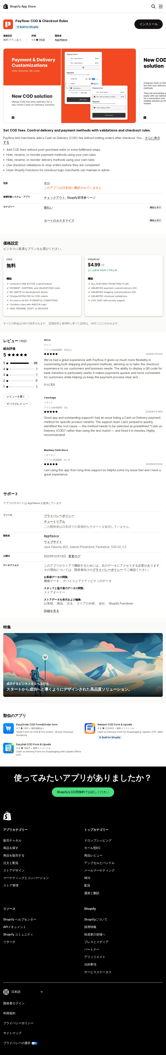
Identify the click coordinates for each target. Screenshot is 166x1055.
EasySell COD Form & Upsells (33, 744)
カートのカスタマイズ (59, 220)
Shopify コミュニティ (18, 934)
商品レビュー (93, 855)
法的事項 (90, 964)
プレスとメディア (96, 942)
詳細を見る (51, 611)
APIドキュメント (14, 927)
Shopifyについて (95, 919)
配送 (87, 885)
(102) (42, 39)
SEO (87, 878)
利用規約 (9, 1013)
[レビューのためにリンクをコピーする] (52, 340)
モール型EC (92, 848)
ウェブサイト (53, 542)
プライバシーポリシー (59, 516)
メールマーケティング (99, 870)
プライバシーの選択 (17, 1043)
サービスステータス (98, 972)
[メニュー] (161, 6)
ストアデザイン (13, 870)
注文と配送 (10, 863)
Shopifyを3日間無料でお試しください (83, 792)
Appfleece (61, 39)
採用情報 (90, 927)
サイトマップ (12, 1033)
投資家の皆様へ (94, 934)
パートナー (91, 949)
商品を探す (10, 848)
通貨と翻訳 (91, 893)
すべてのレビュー (17, 403)
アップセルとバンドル (99, 863)
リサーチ (9, 942)
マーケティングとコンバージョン (26, 878)
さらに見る (49, 384)
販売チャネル (12, 840)
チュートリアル (54, 521)
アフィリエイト (94, 957)
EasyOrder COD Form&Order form (36, 724)
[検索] (153, 6)
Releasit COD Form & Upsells (115, 724)
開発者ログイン (13, 1003)
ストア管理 (10, 885)
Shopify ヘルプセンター (19, 919)
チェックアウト (54, 198)
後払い (48, 207)
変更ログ (74, 556)
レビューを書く (16, 396)
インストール (148, 24)
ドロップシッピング (98, 840)
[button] (42, 730)
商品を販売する (13, 855)
